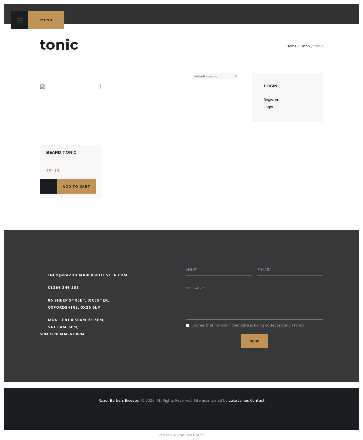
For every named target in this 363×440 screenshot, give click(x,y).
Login (268, 106)
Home (291, 46)
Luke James (239, 400)
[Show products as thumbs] (42, 76)
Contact (257, 400)
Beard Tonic (61, 152)
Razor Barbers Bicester (119, 400)
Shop (305, 46)
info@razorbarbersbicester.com (87, 275)
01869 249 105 (63, 287)
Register (271, 99)
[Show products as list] (47, 76)
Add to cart (76, 186)
